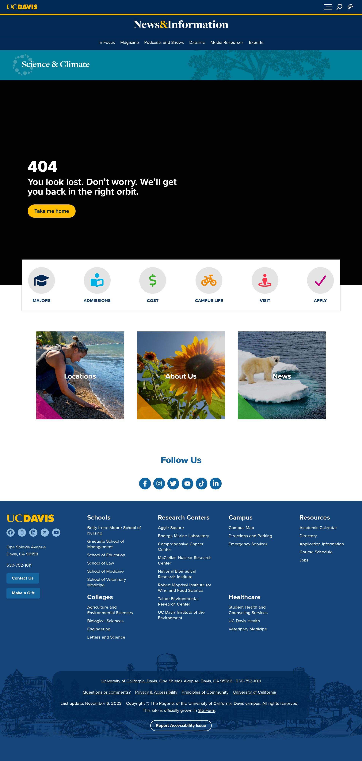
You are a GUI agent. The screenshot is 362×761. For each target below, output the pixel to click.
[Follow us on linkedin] (33, 532)
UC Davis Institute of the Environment (181, 615)
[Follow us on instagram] (22, 532)
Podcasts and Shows (164, 42)
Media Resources (227, 42)
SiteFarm (206, 710)
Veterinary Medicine (248, 629)
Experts (256, 42)
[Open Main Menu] (327, 7)
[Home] (30, 518)
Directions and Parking (250, 536)
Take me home (51, 211)
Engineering (98, 629)
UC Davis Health (244, 621)
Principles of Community (205, 692)
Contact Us (23, 578)
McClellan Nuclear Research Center (185, 560)
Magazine (129, 42)
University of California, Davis (129, 681)
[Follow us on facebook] (10, 532)
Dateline (197, 42)
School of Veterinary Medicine (106, 582)
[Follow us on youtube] (56, 532)
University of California (254, 692)
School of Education (106, 555)
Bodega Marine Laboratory (183, 536)
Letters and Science (106, 637)
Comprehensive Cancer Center (181, 546)
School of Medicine (105, 571)
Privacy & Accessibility (156, 692)
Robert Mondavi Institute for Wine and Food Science (184, 587)
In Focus (107, 42)
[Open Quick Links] (350, 7)
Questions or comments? (107, 692)
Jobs (304, 560)
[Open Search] (339, 7)
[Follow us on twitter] (45, 532)
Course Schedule (316, 552)
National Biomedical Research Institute (177, 574)
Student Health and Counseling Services (248, 610)
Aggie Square (171, 527)
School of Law (100, 563)
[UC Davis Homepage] (21, 6)
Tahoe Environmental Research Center (178, 601)
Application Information (321, 544)
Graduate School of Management (105, 544)
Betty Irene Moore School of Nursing (114, 530)
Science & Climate (55, 64)
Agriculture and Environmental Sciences (110, 610)
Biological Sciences (105, 621)
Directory (308, 536)
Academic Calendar (318, 527)
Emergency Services (248, 544)
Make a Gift (23, 593)
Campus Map (241, 527)
